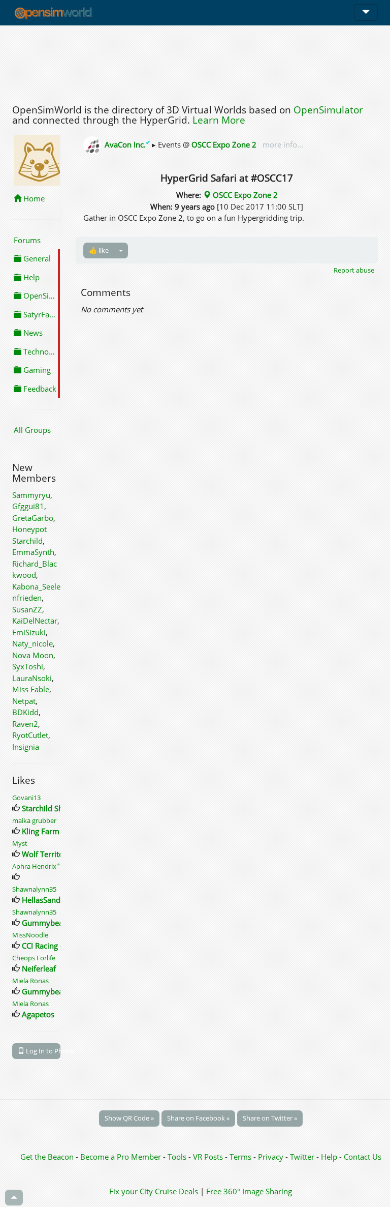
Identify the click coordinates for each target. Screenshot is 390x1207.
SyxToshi (27, 666)
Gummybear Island (55, 923)
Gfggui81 (28, 506)
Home (33, 198)
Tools (178, 1157)
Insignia (25, 747)
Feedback (38, 389)
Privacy (270, 1157)
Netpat (24, 701)
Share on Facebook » (198, 1118)
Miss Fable (30, 689)
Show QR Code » (129, 1118)
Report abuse (354, 270)
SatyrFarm (40, 314)
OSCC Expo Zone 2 (223, 144)
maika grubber (34, 820)
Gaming (36, 370)
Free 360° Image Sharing (249, 1191)
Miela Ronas (30, 980)
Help (30, 277)
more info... (282, 144)
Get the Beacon (47, 1157)
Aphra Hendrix (36, 866)
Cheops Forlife (33, 957)
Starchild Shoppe (51, 808)
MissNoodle (30, 934)
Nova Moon (32, 655)
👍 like (99, 250)
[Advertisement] (195, 62)
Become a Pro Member (121, 1157)
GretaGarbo (32, 518)
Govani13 (26, 797)
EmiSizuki (29, 632)
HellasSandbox (48, 900)
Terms (241, 1157)
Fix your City (131, 1191)
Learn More (218, 120)
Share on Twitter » (270, 1118)
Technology (40, 351)
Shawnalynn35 (34, 889)
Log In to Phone (42, 1050)
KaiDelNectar (34, 620)
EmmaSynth (33, 552)
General (36, 258)
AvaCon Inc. (128, 144)
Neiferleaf (39, 968)
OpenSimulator (328, 109)
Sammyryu (31, 495)
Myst (19, 843)
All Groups (32, 430)
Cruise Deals (176, 1191)
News (32, 333)
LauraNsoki (32, 678)
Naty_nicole (32, 643)
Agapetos (38, 1014)
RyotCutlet (30, 735)
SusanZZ (27, 609)
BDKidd (25, 712)
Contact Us (362, 1157)
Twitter (302, 1157)
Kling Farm (40, 831)
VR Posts (209, 1157)
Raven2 (25, 724)
